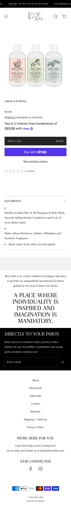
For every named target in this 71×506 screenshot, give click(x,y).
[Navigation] (6, 16)
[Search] (55, 16)
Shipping (10, 117)
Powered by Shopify (35, 501)
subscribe (12, 3)
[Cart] (64, 16)
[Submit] (61, 362)
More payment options (35, 161)
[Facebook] (30, 468)
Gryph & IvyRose (15, 101)
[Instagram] (40, 468)
